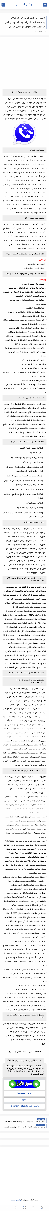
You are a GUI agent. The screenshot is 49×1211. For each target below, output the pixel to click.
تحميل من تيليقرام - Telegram (24, 1106)
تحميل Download (24, 1094)
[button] (41, 1208)
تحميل (24, 1100)
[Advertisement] (24, 64)
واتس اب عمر (24, 4)
